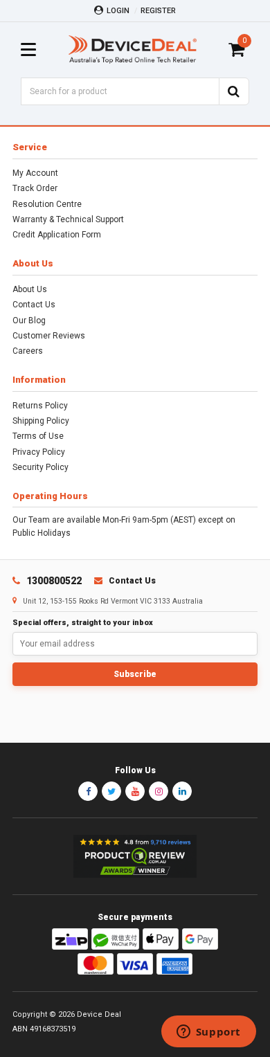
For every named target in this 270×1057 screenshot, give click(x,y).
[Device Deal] (133, 49)
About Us (29, 289)
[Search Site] (234, 91)
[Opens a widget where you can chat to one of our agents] (208, 1032)
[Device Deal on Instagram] (158, 791)
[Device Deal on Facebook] (88, 791)
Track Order (34, 188)
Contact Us (33, 304)
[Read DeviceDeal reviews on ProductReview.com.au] (135, 856)
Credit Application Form (56, 235)
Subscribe (135, 674)
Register (158, 10)
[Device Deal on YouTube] (135, 791)
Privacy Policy (38, 452)
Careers (27, 351)
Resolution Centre (47, 204)
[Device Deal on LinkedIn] (182, 791)
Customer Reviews (48, 336)
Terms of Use (38, 436)
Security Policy (40, 467)
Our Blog (29, 320)
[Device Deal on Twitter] (111, 791)
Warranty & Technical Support (68, 219)
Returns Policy (40, 405)
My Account (35, 173)
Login (118, 10)
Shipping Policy (40, 421)
